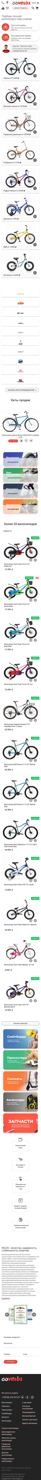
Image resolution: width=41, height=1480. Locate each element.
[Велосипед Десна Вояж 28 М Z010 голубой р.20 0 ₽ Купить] (20, 421)
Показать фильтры (20, 1023)
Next (34, 1315)
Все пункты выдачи (10, 1393)
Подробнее (6, 1298)
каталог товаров (20, 8)
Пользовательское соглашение (13, 1476)
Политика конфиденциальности (13, 1474)
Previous (7, 1315)
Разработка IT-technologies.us (12, 1479)
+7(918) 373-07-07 (11, 1397)
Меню (34, 3)
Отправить (10, 1362)
